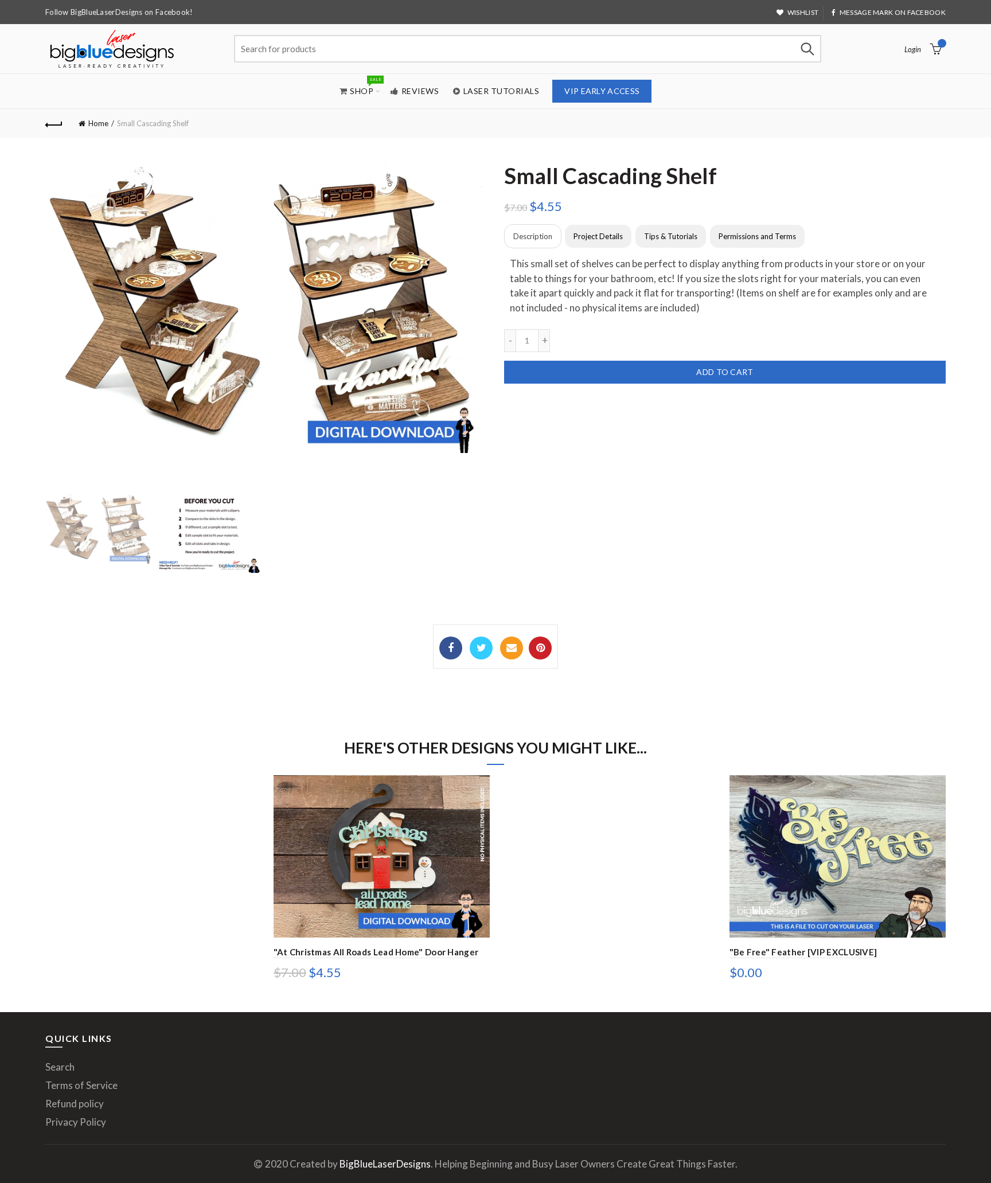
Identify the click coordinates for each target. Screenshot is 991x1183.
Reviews (420, 91)
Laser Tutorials (501, 91)
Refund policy (74, 1104)
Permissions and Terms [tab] (757, 236)
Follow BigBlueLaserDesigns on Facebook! (119, 12)
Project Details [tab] (598, 236)
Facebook (450, 648)
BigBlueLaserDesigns (385, 1164)
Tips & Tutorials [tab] (670, 236)
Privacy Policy (75, 1122)
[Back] (54, 123)
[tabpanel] (725, 286)
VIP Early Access (601, 91)
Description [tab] (532, 236)
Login (912, 49)
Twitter (481, 648)
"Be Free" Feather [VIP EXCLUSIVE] (803, 952)
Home (98, 123)
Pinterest (540, 648)
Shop (365, 86)
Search (807, 48)
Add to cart (724, 372)
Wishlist (802, 12)
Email (511, 648)
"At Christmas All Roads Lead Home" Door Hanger (376, 952)
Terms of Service (81, 1085)
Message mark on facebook (893, 12)
